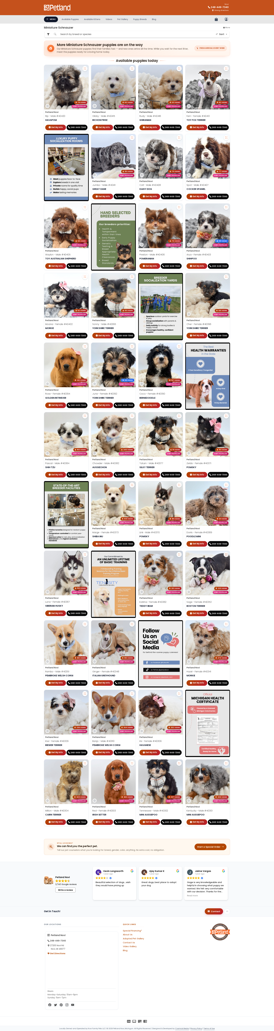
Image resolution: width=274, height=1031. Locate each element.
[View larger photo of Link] (179, 485)
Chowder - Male (105, 463)
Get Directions (57, 953)
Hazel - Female (199, 671)
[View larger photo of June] (132, 346)
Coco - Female (152, 393)
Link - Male (149, 532)
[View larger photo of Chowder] (132, 416)
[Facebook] (50, 1005)
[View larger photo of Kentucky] (226, 763)
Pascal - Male (57, 463)
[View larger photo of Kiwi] (84, 693)
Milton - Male (56, 810)
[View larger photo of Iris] (179, 693)
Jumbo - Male (103, 185)
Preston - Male (152, 254)
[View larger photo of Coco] (179, 346)
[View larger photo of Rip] (84, 68)
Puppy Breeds (140, 19)
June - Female (104, 393)
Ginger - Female (105, 671)
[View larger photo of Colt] (179, 137)
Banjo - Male (103, 741)
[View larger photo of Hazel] (226, 624)
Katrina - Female (152, 602)
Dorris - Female (199, 532)
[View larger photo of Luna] (84, 554)
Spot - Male (197, 185)
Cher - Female (199, 324)
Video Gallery (130, 946)
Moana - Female (59, 324)
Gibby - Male (103, 116)
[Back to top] (227, 911)
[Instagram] (67, 1005)
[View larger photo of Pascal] (84, 416)
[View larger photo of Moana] (84, 276)
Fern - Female (198, 116)
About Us (127, 934)
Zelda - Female (199, 463)
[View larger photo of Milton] (84, 763)
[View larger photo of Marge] (132, 485)
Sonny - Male (104, 324)
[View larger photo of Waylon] (84, 207)
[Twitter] (55, 1005)
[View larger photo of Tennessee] (179, 763)
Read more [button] (192, 895)
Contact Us (129, 942)
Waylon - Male (57, 254)
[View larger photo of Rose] (84, 346)
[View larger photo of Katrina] (179, 554)
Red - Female (104, 810)
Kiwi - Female (56, 741)
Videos (109, 19)
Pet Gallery (122, 19)
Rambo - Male (57, 671)
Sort (221, 34)
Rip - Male (55, 116)
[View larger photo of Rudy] (179, 68)
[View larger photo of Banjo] (132, 693)
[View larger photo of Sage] (226, 554)
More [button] (227, 27)
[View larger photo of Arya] (226, 207)
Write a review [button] (65, 890)
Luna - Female (57, 602)
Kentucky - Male (199, 810)
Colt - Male (150, 185)
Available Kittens (92, 19)
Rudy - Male (150, 116)
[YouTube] (72, 1005)
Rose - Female (57, 393)
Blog (154, 19)
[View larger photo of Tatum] (179, 416)
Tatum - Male (151, 463)
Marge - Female (105, 532)
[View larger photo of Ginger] (132, 624)
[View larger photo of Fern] (226, 68)
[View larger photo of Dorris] (226, 485)
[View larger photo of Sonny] (132, 276)
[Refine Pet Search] (48, 34)
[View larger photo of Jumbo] (132, 137)
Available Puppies (70, 19)
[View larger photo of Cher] (226, 276)
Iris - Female (150, 741)
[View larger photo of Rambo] (84, 624)
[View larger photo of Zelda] (226, 416)
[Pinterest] (61, 1005)
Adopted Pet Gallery (133, 938)
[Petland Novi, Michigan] (57, 7)
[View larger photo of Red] (132, 763)
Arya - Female (199, 254)
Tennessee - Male (153, 810)
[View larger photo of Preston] (179, 207)
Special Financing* (132, 930)
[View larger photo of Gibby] (132, 68)
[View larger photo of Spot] (226, 137)
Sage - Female (199, 602)
